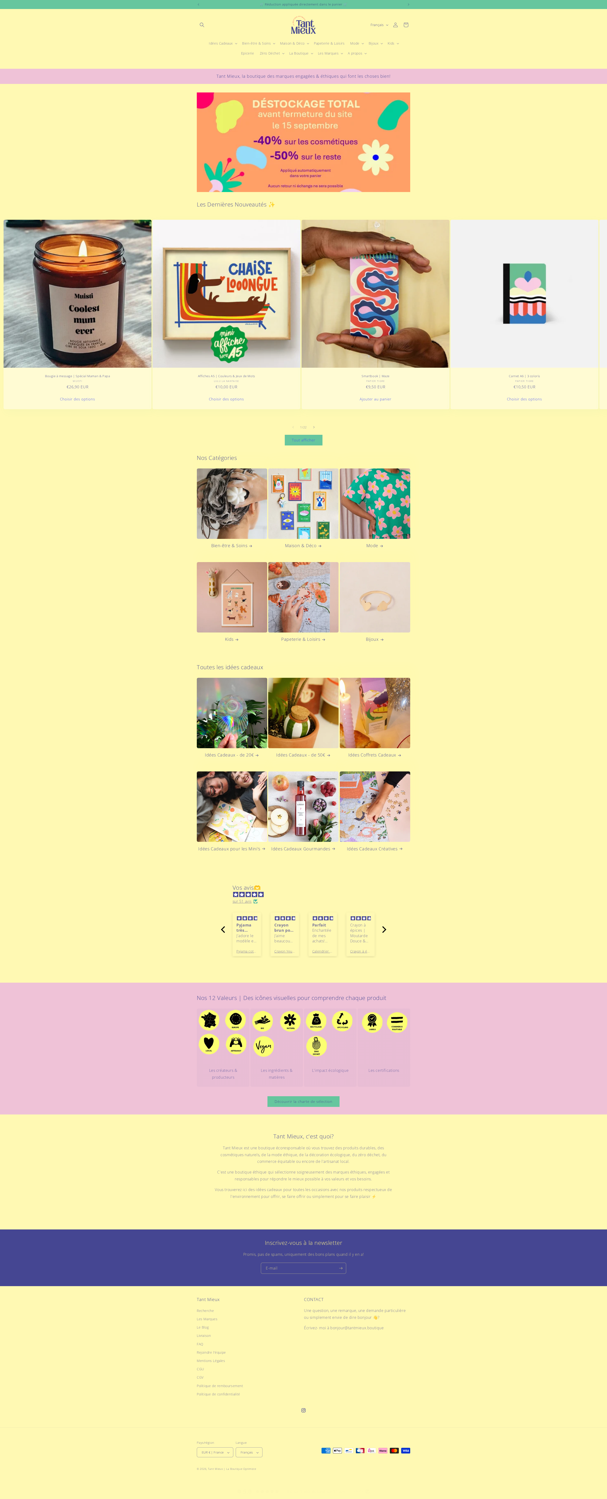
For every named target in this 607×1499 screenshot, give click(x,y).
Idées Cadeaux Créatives (372, 848)
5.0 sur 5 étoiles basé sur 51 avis (316, 1491)
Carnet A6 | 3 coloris (524, 376)
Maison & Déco (301, 546)
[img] (306, 894)
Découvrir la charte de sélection (303, 1101)
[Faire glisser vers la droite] (314, 427)
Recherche (205, 1310)
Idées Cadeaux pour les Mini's (229, 848)
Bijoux (372, 639)
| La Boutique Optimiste (240, 1469)
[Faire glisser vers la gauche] (293, 427)
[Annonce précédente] (198, 4)
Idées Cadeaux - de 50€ (300, 755)
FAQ (200, 1344)
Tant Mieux (215, 1469)
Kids (229, 639)
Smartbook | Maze (376, 376)
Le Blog (203, 1327)
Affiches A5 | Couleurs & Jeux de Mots (226, 376)
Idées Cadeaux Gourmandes (300, 848)
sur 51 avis (242, 901)
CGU (200, 1368)
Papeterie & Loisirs (300, 639)
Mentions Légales (211, 1360)
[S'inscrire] (341, 1268)
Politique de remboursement (220, 1385)
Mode (372, 546)
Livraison (204, 1335)
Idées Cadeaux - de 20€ (229, 755)
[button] (202, 25)
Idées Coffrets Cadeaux (372, 755)
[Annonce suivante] (408, 4)
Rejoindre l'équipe (211, 1352)
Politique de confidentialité (218, 1394)
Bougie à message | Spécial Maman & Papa (77, 376)
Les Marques (207, 1318)
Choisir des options (77, 399)
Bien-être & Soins (229, 546)
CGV (200, 1377)
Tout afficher (303, 440)
